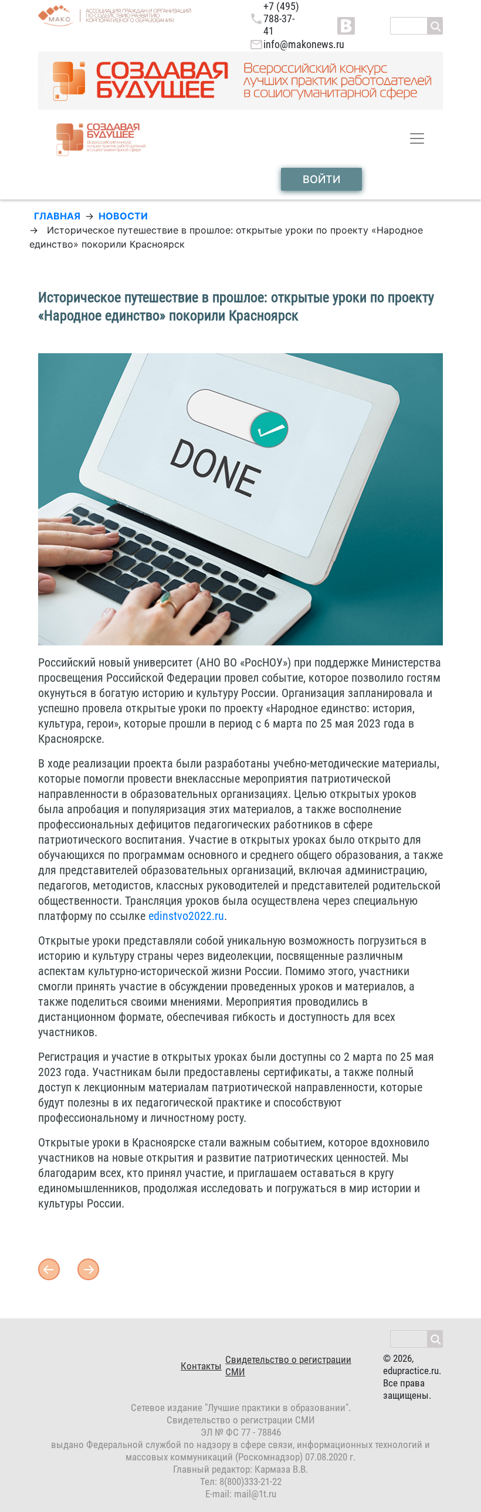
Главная (57, 216)
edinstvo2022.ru (186, 916)
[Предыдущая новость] (88, 1268)
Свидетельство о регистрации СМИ (288, 1366)
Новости (123, 216)
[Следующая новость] (49, 1268)
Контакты (201, 1366)
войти (321, 179)
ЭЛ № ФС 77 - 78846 (241, 1432)
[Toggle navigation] (417, 138)
